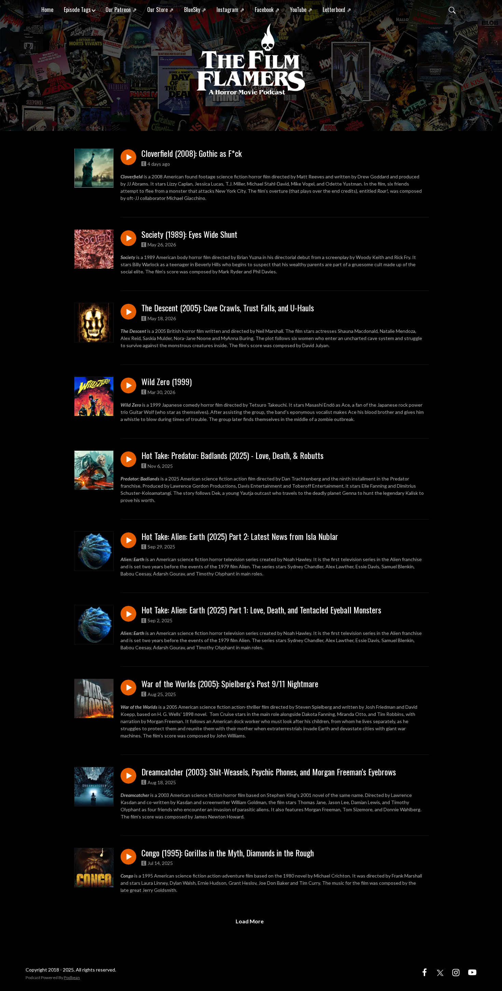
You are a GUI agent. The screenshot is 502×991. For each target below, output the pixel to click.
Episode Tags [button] (77, 9)
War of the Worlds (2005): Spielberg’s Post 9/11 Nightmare (229, 684)
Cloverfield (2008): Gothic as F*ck (191, 153)
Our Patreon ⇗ (121, 9)
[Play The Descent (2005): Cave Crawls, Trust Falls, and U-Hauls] (128, 312)
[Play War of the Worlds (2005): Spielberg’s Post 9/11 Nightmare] (128, 687)
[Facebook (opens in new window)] (424, 972)
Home (47, 9)
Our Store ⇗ (160, 9)
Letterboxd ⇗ (337, 9)
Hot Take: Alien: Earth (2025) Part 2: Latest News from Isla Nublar (239, 536)
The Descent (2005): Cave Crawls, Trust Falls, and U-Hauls (227, 308)
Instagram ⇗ (230, 9)
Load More (250, 921)
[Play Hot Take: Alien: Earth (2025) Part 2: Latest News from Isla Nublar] (128, 540)
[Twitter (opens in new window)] (440, 972)
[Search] (452, 9)
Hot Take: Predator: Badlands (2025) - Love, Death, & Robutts (232, 455)
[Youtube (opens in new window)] (472, 972)
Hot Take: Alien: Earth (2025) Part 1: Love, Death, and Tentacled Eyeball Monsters (261, 610)
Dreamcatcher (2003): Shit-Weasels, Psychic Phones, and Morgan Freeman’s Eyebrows (268, 772)
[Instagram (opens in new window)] (456, 972)
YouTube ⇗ (301, 9)
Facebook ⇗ (267, 9)
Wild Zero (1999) (166, 381)
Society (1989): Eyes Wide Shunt (189, 234)
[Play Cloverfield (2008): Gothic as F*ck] (128, 157)
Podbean (72, 977)
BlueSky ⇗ (195, 9)
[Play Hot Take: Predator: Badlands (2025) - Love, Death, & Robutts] (128, 459)
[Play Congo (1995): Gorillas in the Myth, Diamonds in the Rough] (128, 857)
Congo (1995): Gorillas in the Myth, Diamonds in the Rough (227, 853)
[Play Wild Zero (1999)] (128, 385)
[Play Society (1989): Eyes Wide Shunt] (128, 238)
